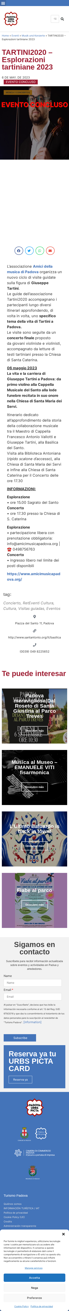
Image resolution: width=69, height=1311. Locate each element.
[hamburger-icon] (55, 19)
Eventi (15, 35)
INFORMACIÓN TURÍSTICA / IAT (21, 1208)
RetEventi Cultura (38, 603)
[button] (63, 1234)
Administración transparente (20, 1225)
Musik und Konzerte (33, 35)
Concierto (12, 603)
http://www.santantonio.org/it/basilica (34, 637)
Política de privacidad (42, 1306)
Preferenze (34, 1298)
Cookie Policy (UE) (14, 1217)
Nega (34, 1288)
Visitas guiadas (31, 608)
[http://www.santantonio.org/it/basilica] (34, 630)
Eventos (53, 608)
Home (5, 35)
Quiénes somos (13, 1203)
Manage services (34, 1268)
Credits (8, 1221)
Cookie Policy (21, 1306)
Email (7, 989)
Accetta (34, 1277)
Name (8, 975)
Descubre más (34, 730)
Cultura (9, 608)
